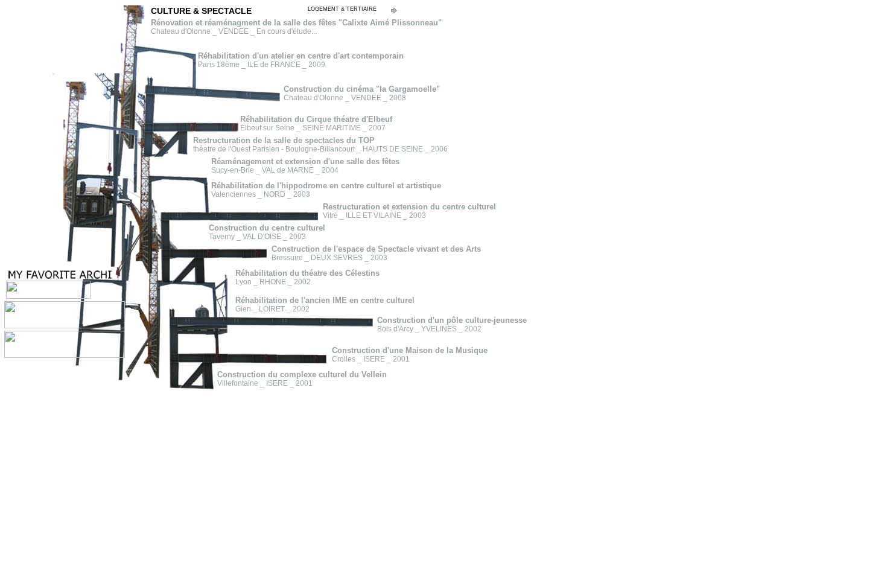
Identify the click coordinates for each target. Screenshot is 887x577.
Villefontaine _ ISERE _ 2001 (302, 379)
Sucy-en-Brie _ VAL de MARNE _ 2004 (305, 166)
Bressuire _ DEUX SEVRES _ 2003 (376, 253)
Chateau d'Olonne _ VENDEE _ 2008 (362, 93)
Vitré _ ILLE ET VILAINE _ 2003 (409, 211)
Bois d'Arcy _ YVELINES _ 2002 (452, 324)
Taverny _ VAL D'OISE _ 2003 (267, 232)
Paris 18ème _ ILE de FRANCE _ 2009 (301, 60)
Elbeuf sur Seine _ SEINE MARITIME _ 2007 (316, 123)
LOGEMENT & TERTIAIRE (342, 9)
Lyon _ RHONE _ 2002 (307, 277)
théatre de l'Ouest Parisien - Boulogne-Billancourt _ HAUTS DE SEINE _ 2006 (320, 144)
